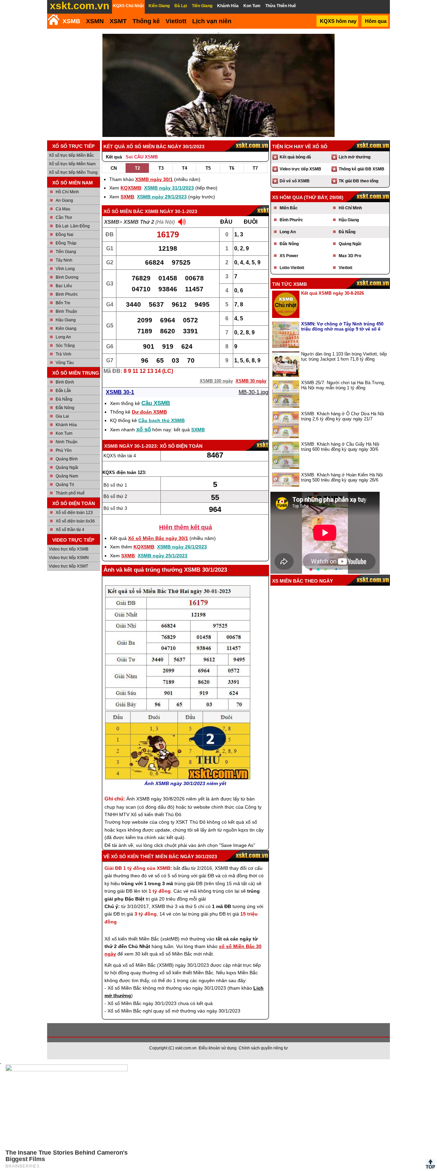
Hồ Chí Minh (67, 192)
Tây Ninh (64, 260)
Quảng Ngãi (67, 467)
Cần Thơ (64, 217)
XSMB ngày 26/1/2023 (182, 546)
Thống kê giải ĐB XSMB (361, 169)
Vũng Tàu (65, 362)
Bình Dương (67, 277)
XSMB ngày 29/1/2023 (162, 196)
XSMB (71, 21)
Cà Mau (63, 209)
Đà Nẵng (64, 399)
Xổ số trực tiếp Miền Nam (72, 164)
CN (114, 168)
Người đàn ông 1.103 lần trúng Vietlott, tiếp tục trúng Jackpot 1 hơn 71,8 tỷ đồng (344, 356)
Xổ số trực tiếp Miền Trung (73, 172)
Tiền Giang (66, 251)
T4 (184, 168)
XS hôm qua (287, 197)
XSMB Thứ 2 (139, 222)
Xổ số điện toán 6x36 (75, 521)
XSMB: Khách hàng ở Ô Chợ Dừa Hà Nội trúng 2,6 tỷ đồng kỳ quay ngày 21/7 (342, 416)
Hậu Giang (66, 320)
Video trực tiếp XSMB (68, 549)
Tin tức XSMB (289, 284)
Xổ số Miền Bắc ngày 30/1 (158, 538)
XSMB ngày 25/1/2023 (162, 555)
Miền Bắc (289, 208)
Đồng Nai (64, 234)
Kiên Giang (66, 328)
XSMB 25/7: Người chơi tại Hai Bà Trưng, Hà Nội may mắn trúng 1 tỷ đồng (343, 385)
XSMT (118, 21)
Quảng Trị (65, 484)
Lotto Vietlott (292, 267)
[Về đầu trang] (430, 1164)
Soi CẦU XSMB (142, 156)
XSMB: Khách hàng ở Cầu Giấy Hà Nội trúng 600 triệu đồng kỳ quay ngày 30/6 (340, 447)
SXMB (127, 196)
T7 (255, 168)
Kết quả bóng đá (295, 157)
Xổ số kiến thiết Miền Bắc (145, 856)
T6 (231, 168)
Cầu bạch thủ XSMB (161, 420)
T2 (137, 168)
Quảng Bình (67, 459)
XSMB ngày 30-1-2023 (171, 211)
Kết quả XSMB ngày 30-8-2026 (332, 293)
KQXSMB (131, 188)
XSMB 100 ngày (216, 381)
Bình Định (65, 382)
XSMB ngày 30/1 (154, 179)
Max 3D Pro (350, 255)
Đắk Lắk (63, 390)
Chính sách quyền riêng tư (263, 1048)
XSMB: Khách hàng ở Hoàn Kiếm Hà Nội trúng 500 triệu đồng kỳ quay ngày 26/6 (342, 477)
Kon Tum (64, 433)
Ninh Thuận (66, 442)
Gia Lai (62, 416)
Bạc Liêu (64, 285)
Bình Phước (67, 294)
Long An (63, 337)
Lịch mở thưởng (354, 157)
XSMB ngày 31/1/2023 (169, 188)
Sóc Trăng (65, 345)
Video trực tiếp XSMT (68, 566)
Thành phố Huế (70, 493)
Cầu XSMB (155, 403)
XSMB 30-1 (120, 392)
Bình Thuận (66, 311)
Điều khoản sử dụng (218, 1048)
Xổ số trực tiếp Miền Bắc (71, 155)
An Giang (64, 200)
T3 (161, 168)
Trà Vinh (63, 354)
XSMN (95, 21)
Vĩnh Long (65, 268)
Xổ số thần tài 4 (70, 529)
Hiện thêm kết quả (185, 527)
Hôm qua (375, 21)
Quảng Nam (67, 476)
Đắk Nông (65, 407)
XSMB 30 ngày (251, 381)
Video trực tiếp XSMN (69, 557)
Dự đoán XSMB (149, 412)
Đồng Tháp (66, 243)
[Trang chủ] (53, 20)
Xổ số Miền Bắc (123, 211)
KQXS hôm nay (338, 21)
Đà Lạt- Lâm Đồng (73, 226)
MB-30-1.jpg (253, 392)
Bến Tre (63, 303)
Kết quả (114, 156)
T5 (208, 168)
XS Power (289, 255)
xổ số (143, 429)
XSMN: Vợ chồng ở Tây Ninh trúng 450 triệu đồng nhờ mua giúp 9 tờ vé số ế (342, 326)
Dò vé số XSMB (295, 181)
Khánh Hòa (66, 424)
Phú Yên (64, 450)
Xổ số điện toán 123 (74, 512)
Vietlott (345, 267)
